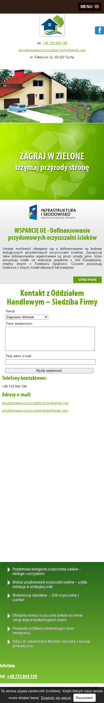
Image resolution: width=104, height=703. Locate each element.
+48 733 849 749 (55, 43)
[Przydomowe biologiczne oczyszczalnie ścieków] (52, 36)
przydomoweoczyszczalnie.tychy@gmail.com (52, 50)
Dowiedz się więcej (56, 698)
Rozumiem (84, 698)
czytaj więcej (87, 279)
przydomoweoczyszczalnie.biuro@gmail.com (35, 410)
